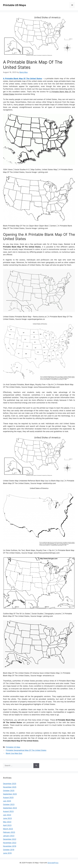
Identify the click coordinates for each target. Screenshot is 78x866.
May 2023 (7, 822)
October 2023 (8, 804)
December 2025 (9, 784)
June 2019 (7, 853)
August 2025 (8, 797)
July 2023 (7, 815)
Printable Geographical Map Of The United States (26, 750)
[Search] (36, 765)
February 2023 (9, 832)
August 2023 (8, 811)
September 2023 (10, 808)
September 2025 (10, 794)
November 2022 (9, 843)
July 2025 (7, 801)
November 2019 (9, 846)
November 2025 (9, 787)
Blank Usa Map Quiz (14, 753)
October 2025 (8, 791)
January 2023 (8, 836)
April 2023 (7, 825)
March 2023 (8, 829)
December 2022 (9, 839)
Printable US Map (13, 747)
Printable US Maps (14, 5)
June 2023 (7, 818)
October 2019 (8, 850)
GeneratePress (53, 863)
